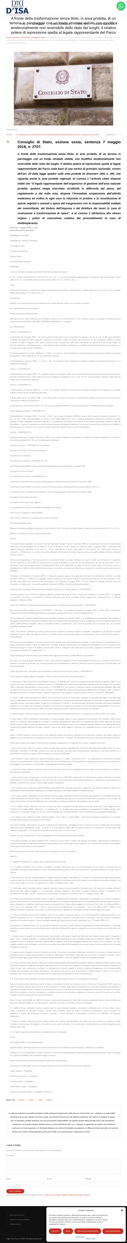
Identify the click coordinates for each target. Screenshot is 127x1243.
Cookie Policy (80, 1237)
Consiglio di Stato (23, 135)
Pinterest (49, 1100)
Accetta (55, 1231)
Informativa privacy (17, 1215)
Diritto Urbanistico (67, 135)
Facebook (21, 1100)
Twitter (40, 1100)
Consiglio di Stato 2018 (38, 135)
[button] (122, 1210)
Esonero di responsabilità (19, 1220)
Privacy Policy (90, 1238)
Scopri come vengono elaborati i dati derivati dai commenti (67, 1195)
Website (88, 1179)
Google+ (31, 1100)
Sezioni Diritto (94, 135)
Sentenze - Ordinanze (81, 135)
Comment (10, 1156)
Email (49, 1179)
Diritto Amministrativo (53, 135)
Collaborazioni (15, 1224)
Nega (68, 1231)
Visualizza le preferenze (87, 1231)
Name (8, 1179)
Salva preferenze (112, 1231)
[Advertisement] (63, 50)
